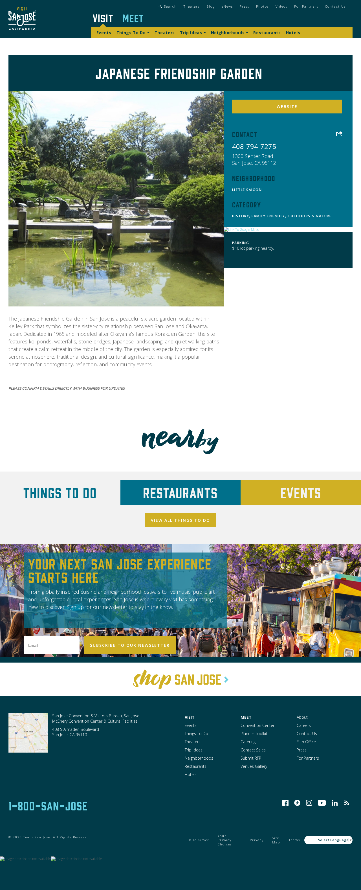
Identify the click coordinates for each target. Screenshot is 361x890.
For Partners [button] (306, 6)
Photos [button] (262, 6)
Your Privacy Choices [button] (225, 840)
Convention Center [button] (257, 725)
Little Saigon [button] (247, 189)
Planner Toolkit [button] (254, 733)
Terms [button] (294, 840)
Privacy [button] (257, 840)
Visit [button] (103, 18)
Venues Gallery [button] (254, 766)
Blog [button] (210, 6)
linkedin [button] (335, 803)
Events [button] (103, 32)
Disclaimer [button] (199, 840)
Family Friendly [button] (268, 216)
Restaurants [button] (267, 32)
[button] (22, 19)
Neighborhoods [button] (228, 32)
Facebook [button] (285, 803)
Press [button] (244, 6)
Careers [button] (304, 725)
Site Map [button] (276, 840)
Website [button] (287, 106)
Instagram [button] (309, 803)
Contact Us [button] (335, 6)
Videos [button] (281, 6)
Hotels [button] (293, 32)
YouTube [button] (322, 803)
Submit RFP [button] (251, 758)
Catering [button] (248, 741)
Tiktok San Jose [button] (297, 803)
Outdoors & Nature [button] (310, 216)
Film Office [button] (306, 741)
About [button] (302, 717)
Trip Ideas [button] (191, 32)
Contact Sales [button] (253, 750)
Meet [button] (133, 18)
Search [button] (170, 6)
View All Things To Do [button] (180, 520)
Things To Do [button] (131, 32)
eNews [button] (227, 6)
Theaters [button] (192, 6)
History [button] (240, 216)
